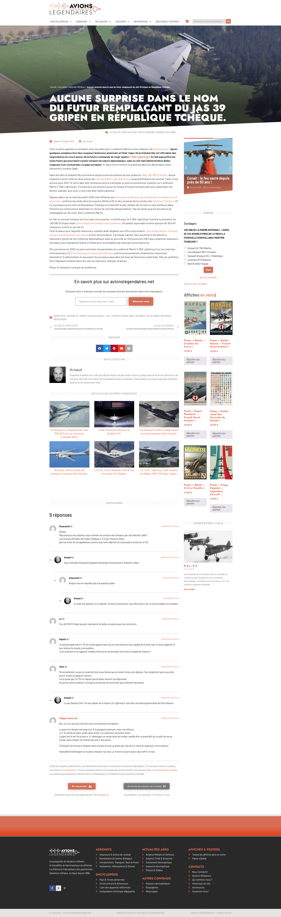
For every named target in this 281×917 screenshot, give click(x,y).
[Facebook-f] (52, 888)
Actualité (101, 21)
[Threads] (58, 888)
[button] (99, 348)
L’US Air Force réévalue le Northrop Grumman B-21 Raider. (114, 471)
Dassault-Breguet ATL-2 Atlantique (205, 255)
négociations (60, 319)
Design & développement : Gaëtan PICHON (211, 912)
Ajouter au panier (193, 360)
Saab (131, 315)
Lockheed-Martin (119, 315)
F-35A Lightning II (139, 156)
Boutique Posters (167, 21)
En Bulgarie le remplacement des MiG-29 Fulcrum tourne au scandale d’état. (69, 433)
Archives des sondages (195, 283)
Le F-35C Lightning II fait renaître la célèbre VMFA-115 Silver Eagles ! (159, 471)
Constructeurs (129, 132)
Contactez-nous (162, 794)
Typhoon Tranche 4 (163, 201)
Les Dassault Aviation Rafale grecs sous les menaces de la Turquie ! (159, 431)
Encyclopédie (59, 21)
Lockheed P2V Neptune (199, 259)
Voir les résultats (208, 277)
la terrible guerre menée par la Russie (92, 253)
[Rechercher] (228, 21)
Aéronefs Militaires (77, 87)
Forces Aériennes (146, 132)
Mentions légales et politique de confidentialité (140, 912)
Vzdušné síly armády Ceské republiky (85, 315)
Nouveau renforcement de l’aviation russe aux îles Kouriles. (69, 471)
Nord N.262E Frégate (197, 263)
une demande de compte (164, 769)
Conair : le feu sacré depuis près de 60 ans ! (208, 180)
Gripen (156, 315)
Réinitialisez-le (101, 794)
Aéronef (81, 21)
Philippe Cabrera (66, 718)
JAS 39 (149, 315)
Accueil (53, 87)
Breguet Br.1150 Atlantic (199, 248)
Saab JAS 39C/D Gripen (154, 175)
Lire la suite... (190, 589)
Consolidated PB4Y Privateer (201, 251)
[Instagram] (64, 888)
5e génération (161, 148)
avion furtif (60, 315)
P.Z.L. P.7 (190, 566)
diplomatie (166, 315)
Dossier (121, 21)
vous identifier (68, 769)
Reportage (141, 21)
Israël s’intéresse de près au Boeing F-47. (114, 431)
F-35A (107, 315)
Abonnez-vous (141, 301)
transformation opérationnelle (112, 178)
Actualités (63, 87)
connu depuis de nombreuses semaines (98, 223)
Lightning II (139, 315)
